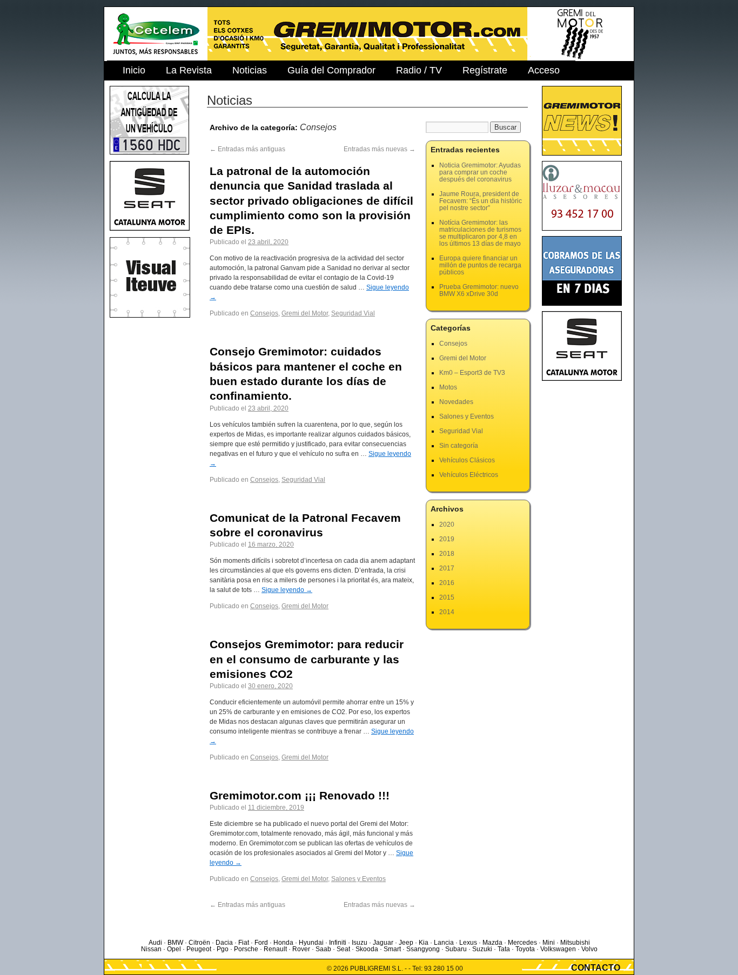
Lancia (444, 942)
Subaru (456, 949)
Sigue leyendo (286, 590)
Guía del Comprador (331, 70)
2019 (446, 539)
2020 (446, 524)
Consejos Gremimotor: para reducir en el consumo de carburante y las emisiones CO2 (307, 659)
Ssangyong (423, 949)
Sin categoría (458, 445)
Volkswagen (558, 949)
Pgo (223, 949)
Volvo (589, 949)
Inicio (134, 70)
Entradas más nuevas (379, 149)
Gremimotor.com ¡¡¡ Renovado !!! (300, 795)
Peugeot (198, 949)
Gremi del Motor (304, 313)
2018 (446, 553)
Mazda (492, 942)
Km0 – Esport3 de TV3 (472, 372)
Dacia (224, 942)
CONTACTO (595, 967)
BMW (175, 942)
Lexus (468, 942)
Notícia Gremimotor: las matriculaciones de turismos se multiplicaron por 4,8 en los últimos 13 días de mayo (480, 233)
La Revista (189, 70)
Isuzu (359, 942)
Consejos (264, 313)
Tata (504, 949)
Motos (448, 387)
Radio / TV (419, 70)
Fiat (243, 942)
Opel (174, 949)
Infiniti (337, 942)
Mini (548, 942)
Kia (423, 942)
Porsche (246, 949)
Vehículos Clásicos (467, 460)
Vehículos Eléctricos (468, 475)
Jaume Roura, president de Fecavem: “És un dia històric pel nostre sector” (480, 201)
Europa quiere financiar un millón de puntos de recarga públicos (480, 265)
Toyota (525, 949)
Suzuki (482, 949)
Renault (275, 949)
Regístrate (484, 70)
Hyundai (311, 942)
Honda (283, 942)
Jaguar (383, 942)
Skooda (366, 949)
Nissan (151, 949)
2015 (446, 597)
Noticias (249, 70)
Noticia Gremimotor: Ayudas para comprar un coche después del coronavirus (480, 172)
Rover (301, 949)
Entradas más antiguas (247, 149)
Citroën (199, 942)
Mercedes (522, 942)
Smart (392, 949)
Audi (155, 942)
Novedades (456, 402)
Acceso (544, 70)
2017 (446, 568)
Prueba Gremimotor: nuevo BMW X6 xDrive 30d (479, 290)
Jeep (406, 942)
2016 (446, 583)
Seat (343, 949)
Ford (261, 942)
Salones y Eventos (358, 879)
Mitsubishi (575, 942)
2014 (446, 612)
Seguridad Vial (353, 313)
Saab (323, 949)
